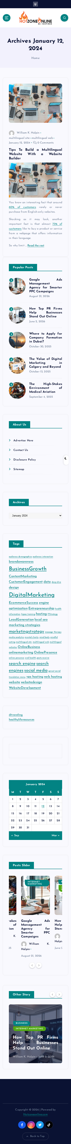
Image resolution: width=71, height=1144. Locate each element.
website (14, 682)
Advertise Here (23, 440)
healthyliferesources (21, 719)
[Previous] (32, 965)
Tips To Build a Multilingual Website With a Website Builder (35, 154)
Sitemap (18, 469)
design (14, 587)
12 (43, 806)
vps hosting (34, 676)
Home (35, 58)
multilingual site (19, 138)
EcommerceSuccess (23, 602)
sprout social (54, 671)
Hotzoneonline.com (35, 1114)
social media (36, 670)
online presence (16, 658)
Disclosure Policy (24, 459)
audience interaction (43, 557)
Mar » (56, 835)
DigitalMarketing (32, 595)
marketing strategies (24, 625)
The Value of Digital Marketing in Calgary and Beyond (45, 363)
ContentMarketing (23, 576)
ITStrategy (53, 614)
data (47, 581)
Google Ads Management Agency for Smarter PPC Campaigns (35, 928)
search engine (22, 664)
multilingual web (42, 138)
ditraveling (16, 714)
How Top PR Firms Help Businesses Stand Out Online (45, 312)
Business (22, 1024)
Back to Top (37, 1136)
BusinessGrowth (28, 569)
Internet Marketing (35, 883)
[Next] (39, 965)
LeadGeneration (21, 619)
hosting (41, 614)
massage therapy (53, 632)
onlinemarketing (21, 652)
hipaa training (28, 614)
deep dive (56, 582)
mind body (44, 637)
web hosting (53, 676)
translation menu (17, 677)
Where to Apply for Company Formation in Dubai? (45, 337)
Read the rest (35, 245)
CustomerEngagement (26, 581)
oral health (30, 658)
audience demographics (20, 557)
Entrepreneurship (41, 608)
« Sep (15, 835)
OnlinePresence (45, 652)
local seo (41, 619)
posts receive (43, 658)
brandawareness (21, 561)
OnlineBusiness (29, 647)
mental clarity (31, 637)
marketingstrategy (26, 631)
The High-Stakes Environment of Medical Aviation (45, 388)
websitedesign (31, 682)
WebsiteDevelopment (25, 688)
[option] (35, 917)
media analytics (16, 637)
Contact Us (20, 450)
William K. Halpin (28, 132)
